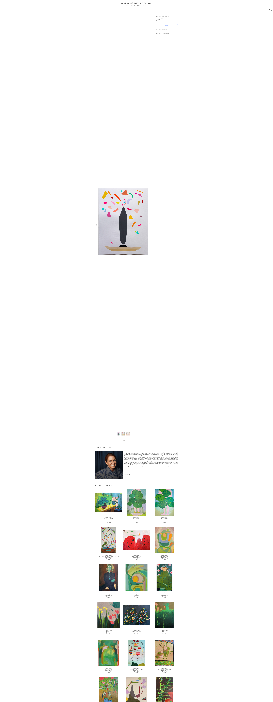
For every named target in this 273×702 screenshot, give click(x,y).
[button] (122, 10)
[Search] (269, 10)
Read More (127, 474)
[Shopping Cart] (271, 10)
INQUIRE (166, 25)
